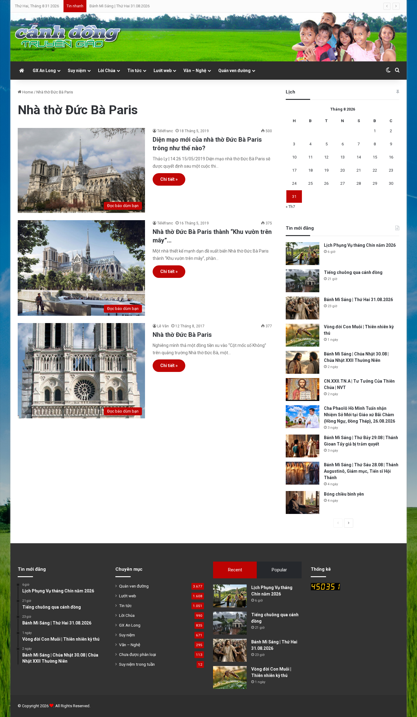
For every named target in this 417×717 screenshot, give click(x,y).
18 (310, 170)
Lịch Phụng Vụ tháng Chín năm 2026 (360, 245)
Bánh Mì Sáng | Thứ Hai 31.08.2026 (119, 6)
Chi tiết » (169, 179)
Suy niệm (77, 70)
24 (294, 183)
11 (310, 157)
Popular (279, 570)
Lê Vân (163, 326)
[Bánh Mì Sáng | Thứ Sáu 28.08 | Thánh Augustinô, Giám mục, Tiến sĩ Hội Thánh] (302, 473)
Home (27, 92)
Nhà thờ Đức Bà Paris (182, 334)
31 (294, 196)
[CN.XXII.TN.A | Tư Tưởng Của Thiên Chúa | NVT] (302, 389)
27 (342, 183)
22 (375, 170)
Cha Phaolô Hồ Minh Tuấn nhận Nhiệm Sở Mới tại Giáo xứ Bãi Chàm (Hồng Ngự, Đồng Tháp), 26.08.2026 (359, 415)
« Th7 (290, 206)
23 (391, 170)
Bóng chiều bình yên (344, 494)
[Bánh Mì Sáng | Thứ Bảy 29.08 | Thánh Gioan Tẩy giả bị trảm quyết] (302, 446)
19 (326, 170)
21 (359, 170)
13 (342, 157)
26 (326, 183)
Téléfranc (165, 131)
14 (359, 157)
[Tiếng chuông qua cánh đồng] (302, 280)
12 (326, 157)
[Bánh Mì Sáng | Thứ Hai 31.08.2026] (302, 308)
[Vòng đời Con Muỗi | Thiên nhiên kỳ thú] (302, 335)
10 (294, 157)
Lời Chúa (106, 70)
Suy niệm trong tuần (137, 664)
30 (391, 183)
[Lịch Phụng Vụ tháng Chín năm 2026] (302, 253)
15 (375, 157)
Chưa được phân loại (137, 654)
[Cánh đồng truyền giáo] (68, 37)
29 (375, 183)
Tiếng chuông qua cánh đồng (353, 272)
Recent (235, 570)
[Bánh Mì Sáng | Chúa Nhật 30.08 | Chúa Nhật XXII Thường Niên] (302, 362)
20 (342, 170)
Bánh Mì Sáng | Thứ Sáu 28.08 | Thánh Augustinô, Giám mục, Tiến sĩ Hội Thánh (361, 471)
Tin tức (134, 70)
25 (310, 183)
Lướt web (163, 70)
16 (391, 157)
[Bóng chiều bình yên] (302, 502)
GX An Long (44, 70)
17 (294, 170)
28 (359, 183)
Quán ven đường (234, 70)
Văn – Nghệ (194, 70)
